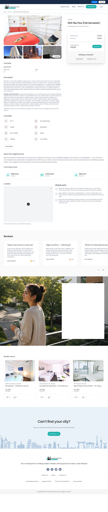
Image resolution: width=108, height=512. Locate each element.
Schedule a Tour (91, 59)
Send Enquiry (79, 59)
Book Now (97, 46)
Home (4, 12)
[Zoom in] (51, 188)
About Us (45, 475)
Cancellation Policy (32, 481)
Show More (9, 146)
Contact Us (62, 475)
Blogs (53, 475)
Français (102, 2)
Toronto (10, 12)
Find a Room (91, 7)
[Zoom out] (51, 191)
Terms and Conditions (62, 481)
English (95, 2)
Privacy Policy (77, 481)
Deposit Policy (46, 481)
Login (101, 7)
